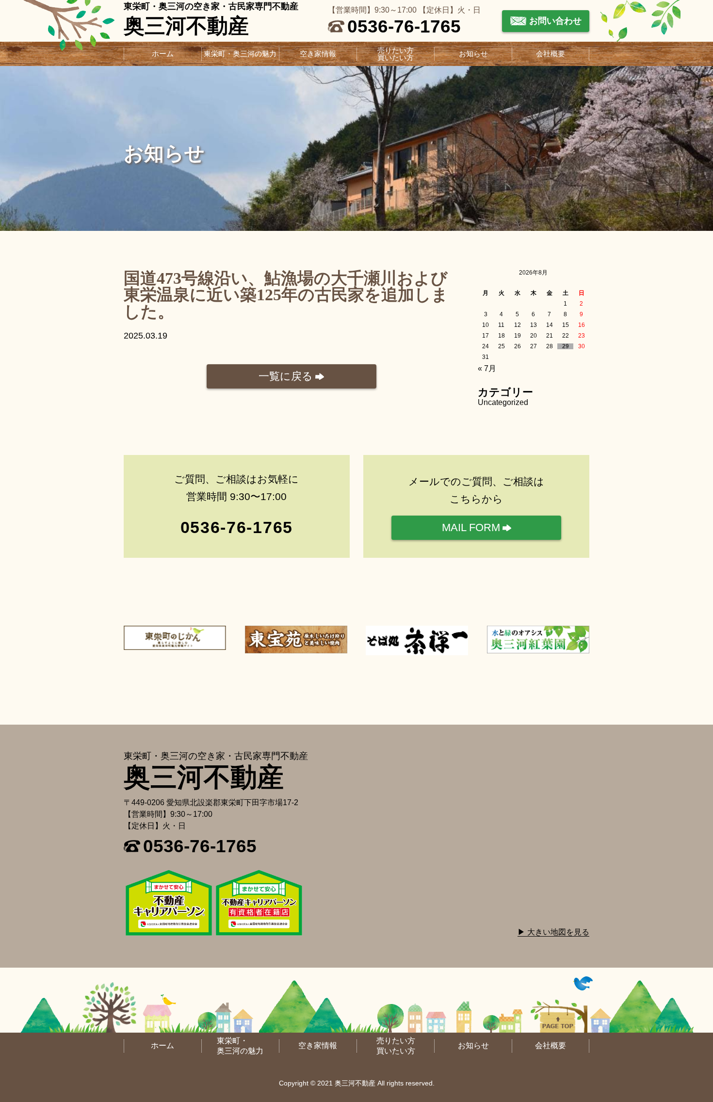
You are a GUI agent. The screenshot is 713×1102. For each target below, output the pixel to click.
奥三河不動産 (186, 25)
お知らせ (473, 54)
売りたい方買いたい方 (395, 54)
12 (517, 325)
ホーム (163, 54)
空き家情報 (318, 54)
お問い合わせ (555, 21)
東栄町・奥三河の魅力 (240, 54)
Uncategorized (503, 402)
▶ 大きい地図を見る (553, 932)
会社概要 (550, 54)
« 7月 (487, 368)
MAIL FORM (471, 527)
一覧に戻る (286, 376)
